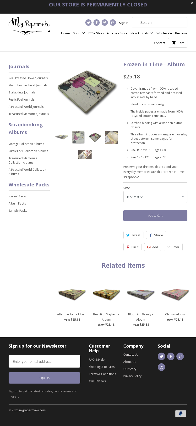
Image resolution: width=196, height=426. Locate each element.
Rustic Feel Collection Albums (28, 151)
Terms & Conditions (102, 374)
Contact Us (130, 355)
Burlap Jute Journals (22, 92)
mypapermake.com (32, 410)
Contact (159, 43)
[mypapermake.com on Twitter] (88, 22)
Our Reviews (97, 381)
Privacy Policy (132, 376)
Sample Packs (18, 211)
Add (155, 247)
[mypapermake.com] (29, 28)
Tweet (135, 235)
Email (176, 247)
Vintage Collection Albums (26, 144)
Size (126, 188)
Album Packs (17, 203)
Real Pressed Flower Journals (28, 78)
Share (158, 235)
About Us (129, 362)
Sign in (124, 23)
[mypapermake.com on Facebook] (96, 22)
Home (65, 33)
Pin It (134, 247)
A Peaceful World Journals (26, 107)
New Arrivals (140, 33)
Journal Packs (18, 196)
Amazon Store (117, 33)
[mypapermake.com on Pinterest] (105, 22)
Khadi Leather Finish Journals (28, 85)
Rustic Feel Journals (21, 100)
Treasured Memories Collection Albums (23, 160)
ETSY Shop (96, 33)
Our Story (129, 369)
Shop (77, 33)
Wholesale (164, 33)
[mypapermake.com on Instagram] (113, 22)
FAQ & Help (97, 360)
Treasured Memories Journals (29, 114)
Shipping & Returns (101, 367)
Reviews (181, 33)
